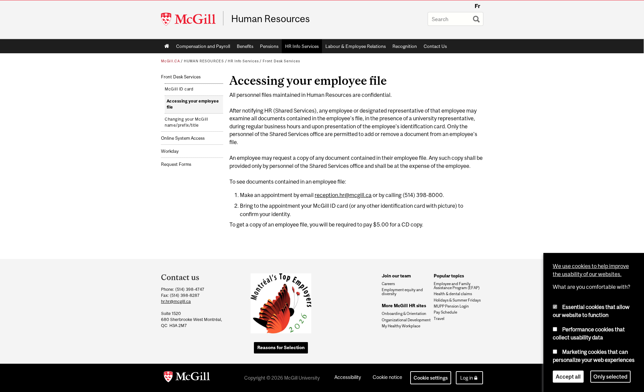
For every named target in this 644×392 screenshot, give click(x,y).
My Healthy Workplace (401, 326)
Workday (170, 151)
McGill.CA (170, 61)
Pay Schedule (445, 312)
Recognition (404, 46)
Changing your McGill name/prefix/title (186, 122)
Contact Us (435, 46)
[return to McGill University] (186, 378)
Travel (439, 319)
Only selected (610, 377)
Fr (477, 6)
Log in (466, 378)
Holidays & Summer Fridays (457, 300)
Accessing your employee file (193, 104)
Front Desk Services (281, 61)
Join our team (396, 275)
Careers (388, 284)
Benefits (245, 46)
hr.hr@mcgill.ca (176, 301)
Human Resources (270, 19)
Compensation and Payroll (203, 46)
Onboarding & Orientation (404, 314)
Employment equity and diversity (402, 292)
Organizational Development (406, 320)
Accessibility (347, 377)
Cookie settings (431, 378)
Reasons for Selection (281, 347)
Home (167, 46)
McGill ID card (179, 89)
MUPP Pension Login (451, 306)
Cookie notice (387, 377)
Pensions (269, 46)
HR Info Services (302, 46)
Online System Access (183, 138)
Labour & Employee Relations (355, 46)
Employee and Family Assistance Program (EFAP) (457, 286)
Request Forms (176, 164)
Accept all (568, 377)
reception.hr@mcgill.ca (343, 195)
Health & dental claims (453, 294)
